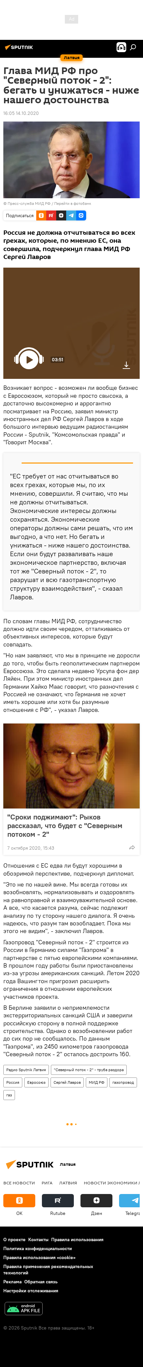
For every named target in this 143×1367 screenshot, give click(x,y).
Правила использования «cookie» (39, 1257)
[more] (132, 847)
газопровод (123, 1082)
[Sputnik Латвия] (20, 50)
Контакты (38, 1239)
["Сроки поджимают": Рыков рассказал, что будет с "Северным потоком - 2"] (71, 766)
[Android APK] (23, 1309)
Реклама (12, 1282)
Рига (47, 1183)
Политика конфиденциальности (37, 1248)
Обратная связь (41, 1282)
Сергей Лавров (67, 1082)
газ (9, 1094)
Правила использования (77, 1239)
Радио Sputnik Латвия (26, 1069)
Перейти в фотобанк (72, 203)
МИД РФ (96, 1082)
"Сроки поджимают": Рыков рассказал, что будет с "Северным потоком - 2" (64, 825)
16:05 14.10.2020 (21, 113)
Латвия (68, 1183)
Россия (12, 1082)
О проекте (14, 1239)
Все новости (19, 1183)
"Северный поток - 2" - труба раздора (89, 1069)
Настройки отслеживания (30, 1291)
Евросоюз (36, 1082)
